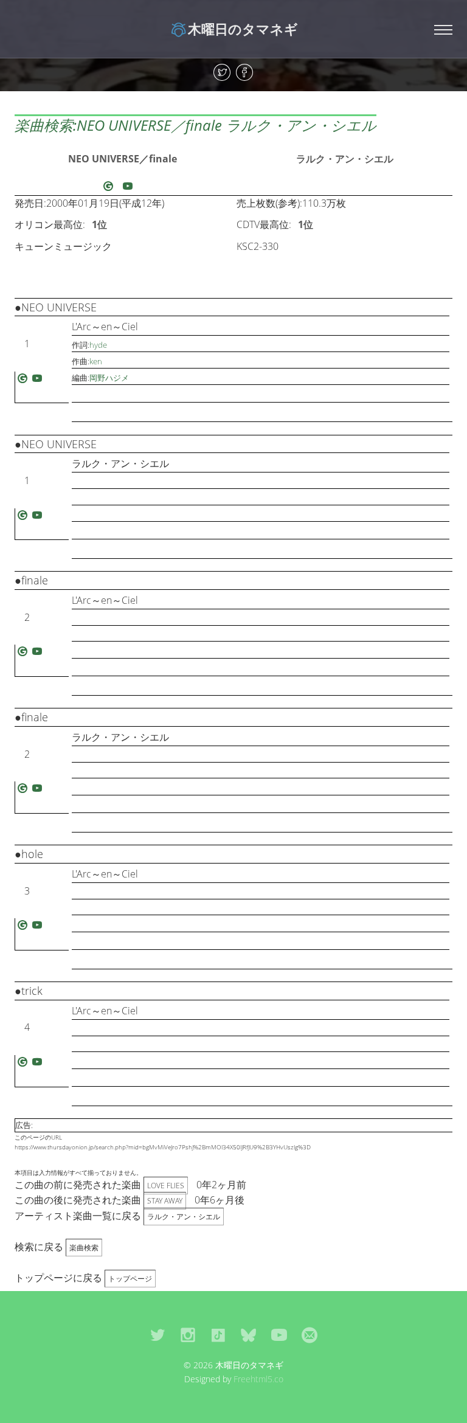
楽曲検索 (84, 1247)
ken (95, 361)
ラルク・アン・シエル (344, 158)
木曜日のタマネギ (243, 28)
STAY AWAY (164, 1201)
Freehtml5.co (258, 1379)
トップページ (130, 1278)
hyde (98, 344)
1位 (99, 224)
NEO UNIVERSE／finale (122, 158)
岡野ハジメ (109, 377)
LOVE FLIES (165, 1185)
